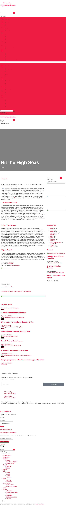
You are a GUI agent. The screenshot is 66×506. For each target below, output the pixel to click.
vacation (28, 291)
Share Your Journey (11, 48)
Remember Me (6, 423)
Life (4, 33)
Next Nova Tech (18, 403)
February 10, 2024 (6, 325)
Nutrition (9, 44)
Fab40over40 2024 (11, 24)
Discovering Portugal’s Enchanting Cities (17, 322)
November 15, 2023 (6, 334)
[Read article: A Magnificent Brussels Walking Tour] (23, 327)
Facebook (10, 262)
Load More (4, 364)
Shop (4, 50)
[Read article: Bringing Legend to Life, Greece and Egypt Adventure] (23, 355)
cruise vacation (18, 291)
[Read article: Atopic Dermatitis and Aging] (56, 272)
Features (5, 21)
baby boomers (9, 291)
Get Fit (5, 27)
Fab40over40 (10, 25)
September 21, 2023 (6, 344)
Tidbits (8, 39)
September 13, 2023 (6, 363)
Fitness (8, 30)
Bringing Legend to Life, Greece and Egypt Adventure (22, 360)
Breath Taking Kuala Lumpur (12, 341)
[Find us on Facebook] (0, 6)
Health (5, 31)
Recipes (8, 42)
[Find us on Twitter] (2, 6)
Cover (8, 22)
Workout (9, 28)
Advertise (9, 57)
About (5, 51)
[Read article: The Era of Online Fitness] (56, 263)
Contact (8, 56)
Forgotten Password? (6, 429)
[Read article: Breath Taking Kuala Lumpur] (23, 336)
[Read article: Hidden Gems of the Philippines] (23, 308)
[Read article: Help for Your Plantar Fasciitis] (56, 253)
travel (24, 291)
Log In (3, 444)
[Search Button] (14, 13)
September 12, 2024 (6, 316)
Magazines (6, 19)
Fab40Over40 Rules (12, 54)
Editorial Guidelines (11, 59)
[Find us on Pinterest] (5, 6)
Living (8, 35)
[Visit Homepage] (8, 5)
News (51, 237)
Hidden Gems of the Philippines (13, 313)
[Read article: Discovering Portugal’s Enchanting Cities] (23, 317)
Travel (8, 38)
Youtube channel (14, 265)
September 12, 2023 (6, 353)
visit (15, 198)
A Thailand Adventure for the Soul (14, 350)
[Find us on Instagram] (4, 6)
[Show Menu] (0, 115)
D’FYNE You (6, 45)
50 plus (3, 291)
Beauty (8, 36)
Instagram (10, 263)
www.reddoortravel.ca (7, 287)
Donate (8, 60)
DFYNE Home (7, 18)
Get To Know (10, 47)
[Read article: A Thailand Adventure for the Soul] (23, 345)
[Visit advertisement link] (23, 296)
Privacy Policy (7, 2)
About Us (9, 53)
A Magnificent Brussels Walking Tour (15, 331)
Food (4, 41)
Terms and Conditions (10, 393)
